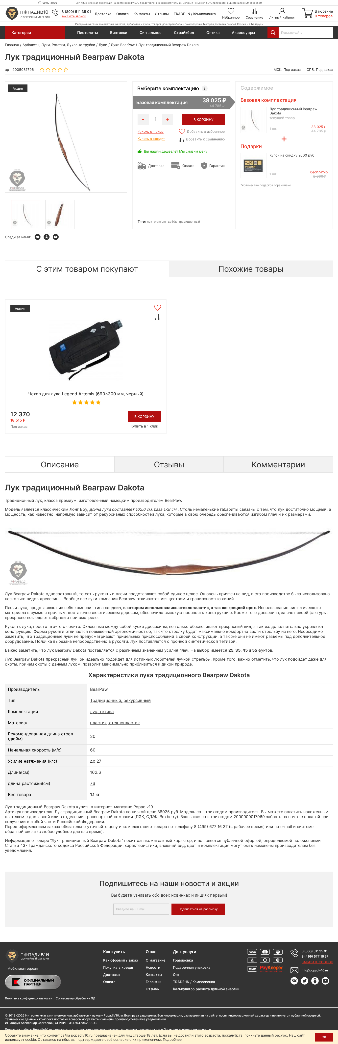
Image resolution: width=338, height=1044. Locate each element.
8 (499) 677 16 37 (315, 956)
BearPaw (99, 689)
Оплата (122, 14)
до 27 (95, 761)
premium (160, 221)
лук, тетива (102, 711)
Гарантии (153, 982)
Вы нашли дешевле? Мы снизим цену (175, 151)
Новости (153, 967)
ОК (324, 1037)
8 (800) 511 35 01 (76, 11)
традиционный (189, 221)
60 (93, 750)
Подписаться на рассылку (198, 909)
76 (92, 783)
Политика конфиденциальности (28, 998)
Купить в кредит (151, 138)
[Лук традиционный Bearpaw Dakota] (25, 214)
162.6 (95, 772)
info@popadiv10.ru (315, 970)
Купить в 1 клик (151, 132)
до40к (172, 221)
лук (149, 221)
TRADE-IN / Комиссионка (195, 14)
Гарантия (217, 165)
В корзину (144, 416)
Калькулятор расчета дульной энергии (206, 989)
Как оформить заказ (120, 960)
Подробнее (172, 1039)
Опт (176, 974)
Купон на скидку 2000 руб (291, 155)
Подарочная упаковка (192, 967)
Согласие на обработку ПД (75, 998)
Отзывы (162, 14)
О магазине (155, 960)
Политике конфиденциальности (187, 1029)
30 (93, 736)
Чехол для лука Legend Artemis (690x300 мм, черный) (86, 393)
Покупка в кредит (118, 967)
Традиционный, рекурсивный (120, 700)
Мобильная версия (22, 968)
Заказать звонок (74, 16)
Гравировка (183, 960)
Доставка (103, 14)
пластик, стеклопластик (115, 722)
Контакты (142, 14)
